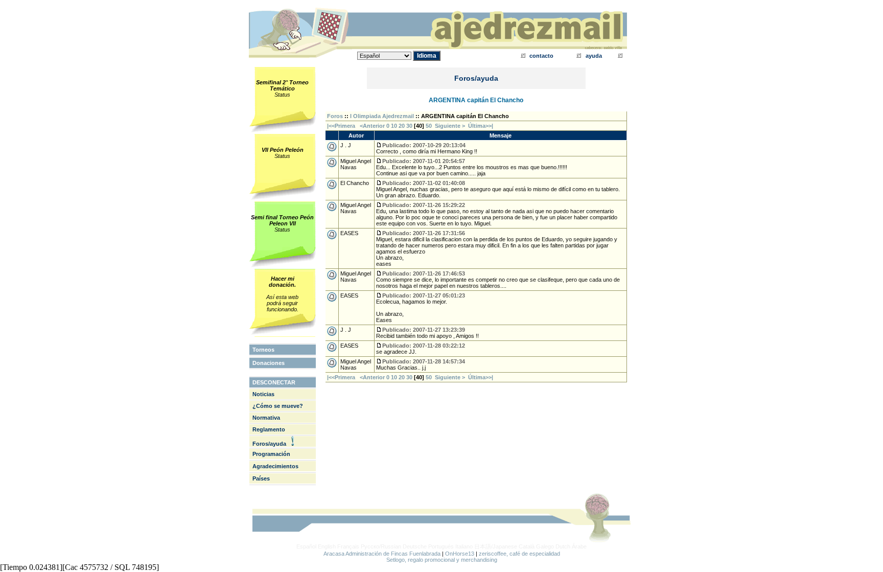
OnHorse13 (459, 554)
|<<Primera (341, 126)
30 (409, 126)
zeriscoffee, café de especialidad (519, 554)
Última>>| (480, 126)
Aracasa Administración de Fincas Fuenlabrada (381, 554)
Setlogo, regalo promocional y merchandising (441, 560)
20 (402, 126)
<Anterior (371, 126)
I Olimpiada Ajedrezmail (382, 116)
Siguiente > (451, 126)
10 (394, 126)
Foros (335, 116)
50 (429, 126)
